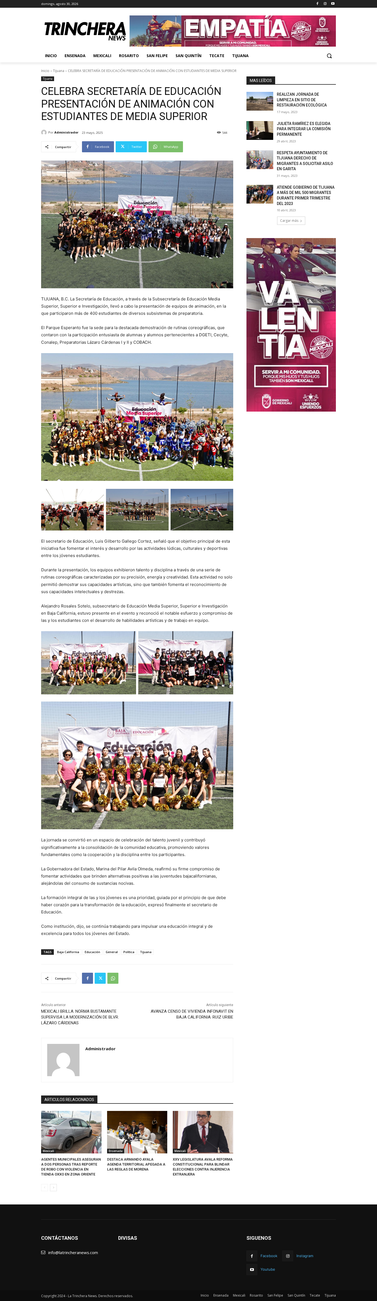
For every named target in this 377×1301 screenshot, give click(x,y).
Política (128, 952)
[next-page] (53, 1187)
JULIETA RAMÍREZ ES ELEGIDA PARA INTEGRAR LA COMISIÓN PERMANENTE (304, 129)
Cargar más (289, 220)
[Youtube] (333, 4)
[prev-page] (44, 1187)
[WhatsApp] (112, 978)
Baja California (68, 952)
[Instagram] (325, 4)
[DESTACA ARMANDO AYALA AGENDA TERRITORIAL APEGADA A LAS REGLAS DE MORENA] (137, 1132)
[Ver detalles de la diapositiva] (232, 31)
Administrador (66, 132)
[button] (329, 55)
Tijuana (58, 70)
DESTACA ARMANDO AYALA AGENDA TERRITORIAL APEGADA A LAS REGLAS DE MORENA (136, 1164)
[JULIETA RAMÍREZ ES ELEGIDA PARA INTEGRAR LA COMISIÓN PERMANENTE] (259, 130)
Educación (92, 952)
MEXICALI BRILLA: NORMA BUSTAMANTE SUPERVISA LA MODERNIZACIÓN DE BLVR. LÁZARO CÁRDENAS (80, 1017)
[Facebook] (317, 4)
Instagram (304, 1256)
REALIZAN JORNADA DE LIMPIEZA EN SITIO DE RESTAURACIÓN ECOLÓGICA (302, 99)
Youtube (268, 1269)
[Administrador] (44, 132)
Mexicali (48, 1151)
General (112, 952)
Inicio (45, 70)
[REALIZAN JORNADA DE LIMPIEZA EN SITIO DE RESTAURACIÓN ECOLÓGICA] (259, 101)
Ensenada (116, 1151)
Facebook (269, 1256)
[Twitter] (100, 978)
